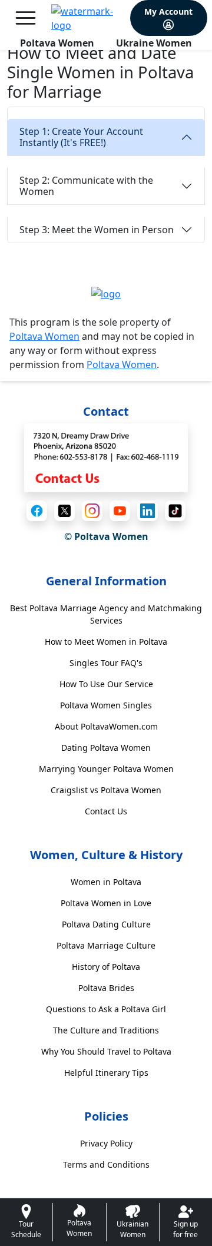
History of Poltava (106, 966)
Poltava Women (57, 43)
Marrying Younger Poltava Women (106, 768)
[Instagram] (92, 511)
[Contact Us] (106, 456)
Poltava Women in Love (106, 903)
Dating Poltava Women (106, 747)
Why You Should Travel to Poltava (106, 1051)
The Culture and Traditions (106, 1030)
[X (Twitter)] (64, 511)
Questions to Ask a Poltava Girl (106, 1009)
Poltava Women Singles (106, 705)
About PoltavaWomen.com (106, 726)
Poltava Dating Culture (106, 924)
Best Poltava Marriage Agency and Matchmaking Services (106, 614)
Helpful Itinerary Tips (106, 1072)
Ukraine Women (154, 43)
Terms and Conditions (106, 1164)
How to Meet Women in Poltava (106, 641)
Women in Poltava (106, 881)
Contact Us (106, 811)
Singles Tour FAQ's (106, 662)
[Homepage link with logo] (106, 293)
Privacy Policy (106, 1143)
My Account (168, 11)
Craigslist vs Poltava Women (106, 790)
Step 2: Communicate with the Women (86, 186)
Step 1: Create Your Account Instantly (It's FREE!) (81, 137)
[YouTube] (120, 511)
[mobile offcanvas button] (26, 18)
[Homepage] (88, 18)
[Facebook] (36, 511)
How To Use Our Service (106, 684)
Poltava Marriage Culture (106, 945)
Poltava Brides (106, 987)
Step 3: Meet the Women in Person (96, 229)
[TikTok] (175, 511)
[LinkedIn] (147, 511)
